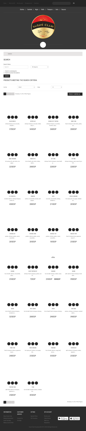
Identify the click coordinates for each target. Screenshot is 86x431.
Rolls (42, 9)
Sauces (63, 9)
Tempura (49, 9)
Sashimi (29, 9)
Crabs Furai (73, 121)
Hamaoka (33, 196)
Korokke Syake (32, 233)
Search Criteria (7, 64)
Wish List (46, 420)
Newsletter (47, 422)
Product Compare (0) (74, 94)
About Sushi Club (8, 416)
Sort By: (5, 87)
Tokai (33, 387)
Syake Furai (12, 347)
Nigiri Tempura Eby (32, 271)
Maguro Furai (73, 233)
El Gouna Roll (12, 196)
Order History (47, 418)
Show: (38, 87)
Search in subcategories (11, 71)
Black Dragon (12, 121)
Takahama (53, 347)
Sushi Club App (7, 420)
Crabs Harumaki (12, 158)
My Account (47, 416)
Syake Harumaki (32, 347)
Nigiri (36, 9)
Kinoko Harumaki (73, 196)
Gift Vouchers (34, 418)
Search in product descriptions (12, 72)
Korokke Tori (53, 233)
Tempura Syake (12, 387)
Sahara (73, 271)
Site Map (19, 420)
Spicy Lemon (33, 308)
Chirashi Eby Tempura (53, 121)
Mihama (12, 271)
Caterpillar (32, 121)
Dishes (22, 9)
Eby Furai (53, 158)
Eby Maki (74, 158)
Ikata (53, 196)
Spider (53, 308)
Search (10, 54)
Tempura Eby (74, 347)
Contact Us (20, 418)
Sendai (12, 308)
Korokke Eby (12, 233)
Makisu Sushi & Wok (8, 422)
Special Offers (34, 416)
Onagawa (53, 271)
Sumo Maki (73, 308)
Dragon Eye (33, 158)
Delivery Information (8, 418)
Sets (57, 9)
